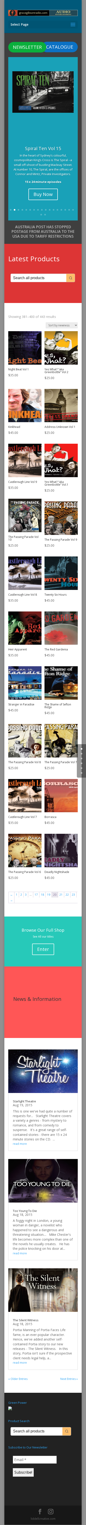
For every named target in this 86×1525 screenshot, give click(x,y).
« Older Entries (18, 1379)
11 (49, 210)
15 (65, 210)
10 (46, 210)
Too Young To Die (25, 1211)
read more (20, 1144)
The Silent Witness (26, 1320)
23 (73, 895)
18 (41, 214)
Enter (43, 949)
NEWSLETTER (27, 47)
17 (73, 210)
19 (45, 214)
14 (61, 210)
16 (69, 210)
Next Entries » (69, 1379)
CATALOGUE (59, 47)
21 (61, 895)
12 (53, 210)
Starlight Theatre (24, 1101)
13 (57, 210)
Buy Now (43, 194)
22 (67, 895)
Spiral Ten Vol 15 (43, 148)
